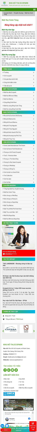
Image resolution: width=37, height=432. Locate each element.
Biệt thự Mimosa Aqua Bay (12, 219)
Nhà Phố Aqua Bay (9, 215)
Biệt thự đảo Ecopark (10, 92)
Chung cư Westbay (9, 165)
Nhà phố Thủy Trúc (9, 139)
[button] (3, 331)
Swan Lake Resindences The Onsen (14, 145)
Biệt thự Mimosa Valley (10, 95)
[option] (18, 253)
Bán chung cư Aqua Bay (11, 202)
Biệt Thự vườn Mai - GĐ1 (11, 212)
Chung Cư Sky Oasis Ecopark (12, 162)
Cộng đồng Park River (10, 102)
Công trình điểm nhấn (10, 82)
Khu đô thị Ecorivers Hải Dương (13, 115)
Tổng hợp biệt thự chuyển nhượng (14, 189)
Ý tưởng (6, 72)
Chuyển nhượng (18, 13)
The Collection (8, 175)
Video (6, 385)
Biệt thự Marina (8, 99)
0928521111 (6, 430)
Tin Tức (21, 382)
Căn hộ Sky (7, 182)
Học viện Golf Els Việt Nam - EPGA (15, 300)
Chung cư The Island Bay (11, 159)
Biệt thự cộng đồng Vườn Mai (12, 109)
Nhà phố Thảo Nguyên (10, 129)
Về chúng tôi (8, 382)
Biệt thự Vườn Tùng (9, 192)
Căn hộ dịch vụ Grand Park (11, 172)
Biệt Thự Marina (8, 205)
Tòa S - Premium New (10, 155)
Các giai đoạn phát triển (11, 79)
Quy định (22, 379)
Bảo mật (6, 379)
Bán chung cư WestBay (11, 195)
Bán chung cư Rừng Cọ (10, 199)
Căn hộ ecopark (9, 388)
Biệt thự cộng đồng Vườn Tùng (13, 105)
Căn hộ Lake (7, 179)
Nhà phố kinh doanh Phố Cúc (12, 132)
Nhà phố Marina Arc (10, 119)
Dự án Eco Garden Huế (11, 391)
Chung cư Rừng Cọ (9, 169)
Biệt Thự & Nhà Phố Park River (13, 209)
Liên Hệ (21, 385)
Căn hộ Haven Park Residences (13, 149)
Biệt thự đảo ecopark (25, 388)
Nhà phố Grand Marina (10, 122)
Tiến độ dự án (8, 86)
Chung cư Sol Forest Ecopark (12, 152)
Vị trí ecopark (8, 76)
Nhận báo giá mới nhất (33, 427)
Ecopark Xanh (8, 13)
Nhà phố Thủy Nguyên (10, 125)
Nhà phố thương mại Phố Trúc (13, 135)
